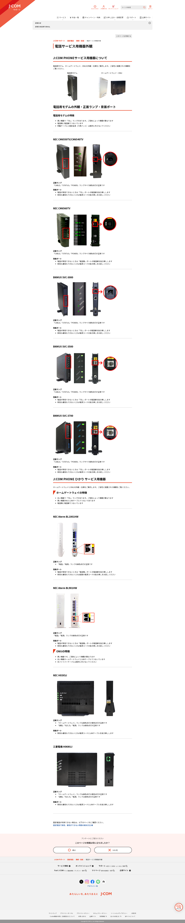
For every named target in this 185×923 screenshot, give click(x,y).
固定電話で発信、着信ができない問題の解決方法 (72, 825)
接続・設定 (80, 41)
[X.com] (81, 882)
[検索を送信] (144, 7)
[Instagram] (87, 882)
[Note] (104, 882)
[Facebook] (92, 882)
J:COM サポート (59, 41)
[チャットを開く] (179, 907)
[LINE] (98, 882)
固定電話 (70, 41)
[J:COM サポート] (14, 8)
